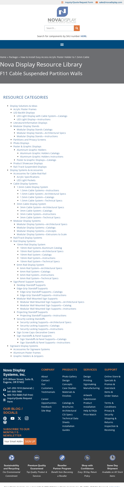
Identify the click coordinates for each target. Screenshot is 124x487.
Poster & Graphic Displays (27, 146)
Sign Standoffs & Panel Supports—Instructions (45, 342)
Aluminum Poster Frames (27, 352)
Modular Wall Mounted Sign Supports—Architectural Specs (52, 301)
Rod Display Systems (24, 241)
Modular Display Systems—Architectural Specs (42, 224)
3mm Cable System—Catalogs (36, 210)
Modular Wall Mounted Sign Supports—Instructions (48, 308)
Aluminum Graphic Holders (31, 149)
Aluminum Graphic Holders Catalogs (40, 153)
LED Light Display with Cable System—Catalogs (42, 116)
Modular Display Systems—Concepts (36, 230)
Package (13, 57)
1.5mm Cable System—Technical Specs (41, 200)
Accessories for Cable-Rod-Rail (29, 173)
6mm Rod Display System (30, 264)
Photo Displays (21, 143)
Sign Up (30, 434)
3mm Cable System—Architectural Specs (42, 207)
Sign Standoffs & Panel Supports (34, 335)
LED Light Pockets (26, 180)
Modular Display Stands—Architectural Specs (41, 132)
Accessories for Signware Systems (31, 349)
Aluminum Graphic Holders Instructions (41, 156)
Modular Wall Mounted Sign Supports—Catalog (45, 305)
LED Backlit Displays (24, 112)
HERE (83, 36)
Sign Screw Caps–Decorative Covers (36, 332)
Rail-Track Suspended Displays (30, 166)
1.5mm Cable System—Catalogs (37, 197)
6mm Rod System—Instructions (37, 274)
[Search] (77, 28)
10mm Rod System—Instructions (37, 258)
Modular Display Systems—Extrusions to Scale (42, 234)
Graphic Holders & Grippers (28, 356)
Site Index (115, 479)
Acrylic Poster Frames (24, 109)
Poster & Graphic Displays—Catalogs (36, 159)
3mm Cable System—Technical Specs (40, 217)
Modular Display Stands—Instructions (37, 136)
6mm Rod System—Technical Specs (39, 278)
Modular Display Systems (27, 220)
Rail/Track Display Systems (27, 237)
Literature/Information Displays (30, 122)
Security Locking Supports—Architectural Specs (45, 322)
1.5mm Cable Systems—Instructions (39, 190)
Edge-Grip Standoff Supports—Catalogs (41, 291)
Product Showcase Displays (28, 163)
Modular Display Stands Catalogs (34, 129)
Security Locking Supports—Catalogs (40, 325)
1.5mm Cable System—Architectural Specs (43, 193)
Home (3, 57)
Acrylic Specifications (28, 176)
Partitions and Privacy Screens (29, 139)
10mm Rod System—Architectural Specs (41, 251)
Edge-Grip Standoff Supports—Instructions (43, 295)
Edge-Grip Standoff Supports (32, 288)
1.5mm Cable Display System (32, 187)
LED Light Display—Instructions (34, 119)
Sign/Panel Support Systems (28, 281)
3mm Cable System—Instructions (38, 214)
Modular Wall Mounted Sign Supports (37, 298)
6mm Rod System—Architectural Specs (41, 268)
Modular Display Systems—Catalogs (36, 227)
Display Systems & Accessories (26, 170)
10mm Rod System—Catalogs (36, 254)
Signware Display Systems (24, 345)
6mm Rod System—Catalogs (35, 271)
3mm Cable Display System (31, 203)
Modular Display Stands (26, 126)
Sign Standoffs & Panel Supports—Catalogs (43, 339)
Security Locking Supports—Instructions (41, 329)
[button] (62, 44)
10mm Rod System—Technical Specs (40, 261)
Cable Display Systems (25, 183)
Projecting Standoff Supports (32, 312)
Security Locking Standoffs (31, 318)
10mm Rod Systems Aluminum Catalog (41, 247)
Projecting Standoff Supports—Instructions (43, 315)
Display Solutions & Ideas (23, 105)
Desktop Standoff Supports (31, 285)
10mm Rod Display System (31, 244)
